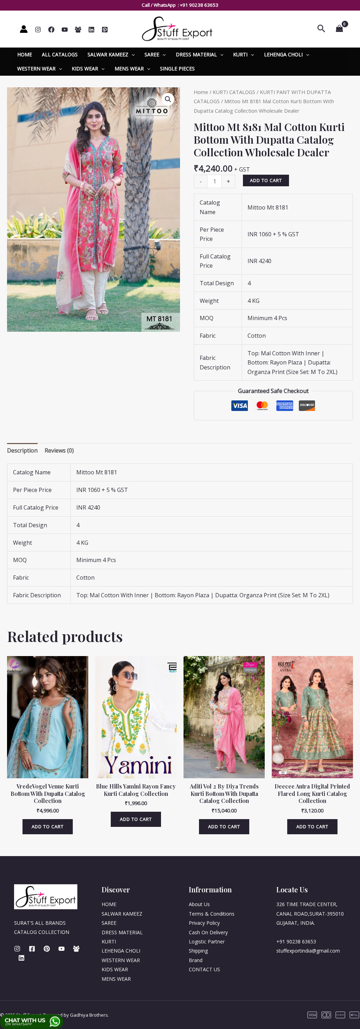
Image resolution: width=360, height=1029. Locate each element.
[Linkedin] (91, 29)
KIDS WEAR (85, 68)
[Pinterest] (105, 29)
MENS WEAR (129, 68)
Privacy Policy (204, 922)
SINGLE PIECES (177, 68)
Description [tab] (22, 450)
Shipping (198, 950)
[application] (131, 55)
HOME (24, 54)
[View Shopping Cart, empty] (339, 29)
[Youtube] (61, 949)
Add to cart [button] (48, 826)
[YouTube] (65, 29)
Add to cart (266, 180)
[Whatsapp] (78, 29)
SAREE (151, 54)
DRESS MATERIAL (196, 54)
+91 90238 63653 (199, 5)
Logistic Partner (207, 941)
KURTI (240, 54)
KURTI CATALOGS (234, 91)
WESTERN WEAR (36, 68)
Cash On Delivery (208, 932)
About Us (199, 904)
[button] (168, 99)
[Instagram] (38, 29)
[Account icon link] (24, 29)
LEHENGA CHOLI (283, 54)
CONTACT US (204, 969)
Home (201, 91)
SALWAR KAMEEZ (108, 54)
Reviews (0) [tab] (59, 450)
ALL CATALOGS (60, 54)
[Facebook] (51, 29)
